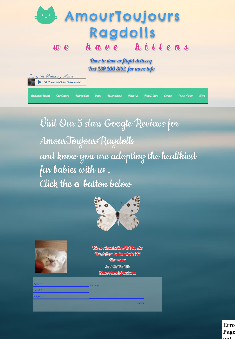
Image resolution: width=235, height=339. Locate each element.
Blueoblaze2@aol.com (117, 272)
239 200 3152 (112, 68)
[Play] (39, 82)
